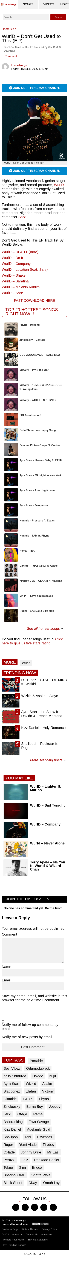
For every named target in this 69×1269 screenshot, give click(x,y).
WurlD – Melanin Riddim (21, 287)
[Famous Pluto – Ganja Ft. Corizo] (11, 449)
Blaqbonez (12, 1091)
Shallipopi (11, 1137)
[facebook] (15, 1207)
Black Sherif (13, 1183)
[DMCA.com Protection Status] (41, 1224)
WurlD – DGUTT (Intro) (20, 252)
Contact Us (32, 1234)
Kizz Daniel (12, 1129)
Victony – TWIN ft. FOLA (34, 369)
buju (52, 1076)
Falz (24, 1160)
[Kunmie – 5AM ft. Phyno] (11, 540)
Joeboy (54, 1106)
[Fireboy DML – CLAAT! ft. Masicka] (11, 585)
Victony (48, 1091)
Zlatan (31, 1091)
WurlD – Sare (12, 293)
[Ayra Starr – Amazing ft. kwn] (11, 494)
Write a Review (30, 1229)
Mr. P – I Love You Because (36, 595)
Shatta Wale (40, 1175)
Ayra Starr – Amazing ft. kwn (37, 490)
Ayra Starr (12, 1084)
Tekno (8, 1167)
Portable (36, 1061)
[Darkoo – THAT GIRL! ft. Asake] (11, 570)
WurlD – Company (16, 264)
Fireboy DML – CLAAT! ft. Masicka (40, 580)
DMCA (5, 1234)
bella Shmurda (15, 1076)
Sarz (22, 217)
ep (14, 29)
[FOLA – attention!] (11, 419)
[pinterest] (53, 1207)
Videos (48, 4)
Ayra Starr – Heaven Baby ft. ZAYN (40, 460)
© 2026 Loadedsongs (14, 1220)
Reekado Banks (46, 1160)
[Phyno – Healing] (11, 329)
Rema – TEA (27, 550)
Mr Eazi (53, 1152)
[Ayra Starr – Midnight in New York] (11, 479)
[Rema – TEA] (11, 555)
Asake (47, 1084)
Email (6, 980)
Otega (22, 1114)
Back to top (33, 1253)
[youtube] (43, 1207)
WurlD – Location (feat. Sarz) (25, 269)
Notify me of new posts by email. (27, 1037)
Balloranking (13, 1122)
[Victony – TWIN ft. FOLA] (11, 374)
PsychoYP (45, 1137)
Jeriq (7, 1114)
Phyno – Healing (29, 324)
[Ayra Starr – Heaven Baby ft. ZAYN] (11, 464)
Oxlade (9, 1152)
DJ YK (28, 1099)
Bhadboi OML (14, 1175)
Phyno (44, 1099)
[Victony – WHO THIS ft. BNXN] (11, 404)
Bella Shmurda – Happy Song (37, 430)
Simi (22, 1167)
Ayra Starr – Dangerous (33, 505)
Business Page (10, 1229)
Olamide (10, 1099)
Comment (11, 56)
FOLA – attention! (30, 415)
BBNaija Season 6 (38, 1239)
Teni (28, 1137)
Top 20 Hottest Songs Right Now (31, 311)
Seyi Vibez (12, 1068)
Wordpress (22, 1224)
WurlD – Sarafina (15, 281)
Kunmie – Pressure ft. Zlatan (36, 520)
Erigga (37, 1167)
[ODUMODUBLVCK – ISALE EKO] (11, 359)
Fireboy (48, 1145)
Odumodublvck (38, 1068)
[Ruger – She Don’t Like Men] (11, 615)
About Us (17, 1234)
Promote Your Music (13, 1239)
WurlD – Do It (12, 258)
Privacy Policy (49, 1229)
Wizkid (31, 1084)
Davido (37, 1076)
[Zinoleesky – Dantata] (11, 344)
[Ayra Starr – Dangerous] (11, 509)
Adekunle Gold (38, 1129)
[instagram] (34, 1207)
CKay (32, 1183)
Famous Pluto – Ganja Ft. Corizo (39, 445)
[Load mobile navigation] (64, 4)
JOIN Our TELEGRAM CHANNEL (36, 88)
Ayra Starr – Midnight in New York (40, 475)
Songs (28, 4)
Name (6, 967)
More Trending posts (47, 760)
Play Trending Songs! (14, 1244)
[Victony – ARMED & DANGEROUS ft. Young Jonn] (11, 389)
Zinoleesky (12, 1106)
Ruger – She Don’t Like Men (36, 610)
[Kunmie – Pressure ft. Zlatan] (11, 525)
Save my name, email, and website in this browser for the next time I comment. (34, 998)
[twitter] (25, 1207)
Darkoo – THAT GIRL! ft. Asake (38, 565)
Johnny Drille (31, 1152)
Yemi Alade (28, 1145)
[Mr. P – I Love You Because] (11, 600)
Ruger (8, 1145)
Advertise (46, 1234)
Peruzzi (9, 1160)
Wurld (26, 663)
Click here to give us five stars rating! (32, 641)
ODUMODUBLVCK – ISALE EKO (39, 354)
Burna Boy (34, 1106)
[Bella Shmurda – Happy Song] (11, 434)
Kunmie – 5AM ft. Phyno (34, 535)
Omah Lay (51, 1183)
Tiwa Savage (39, 1122)
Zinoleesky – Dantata (32, 339)
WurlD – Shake (13, 275)
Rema (38, 1114)
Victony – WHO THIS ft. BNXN (37, 400)
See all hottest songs (43, 628)
